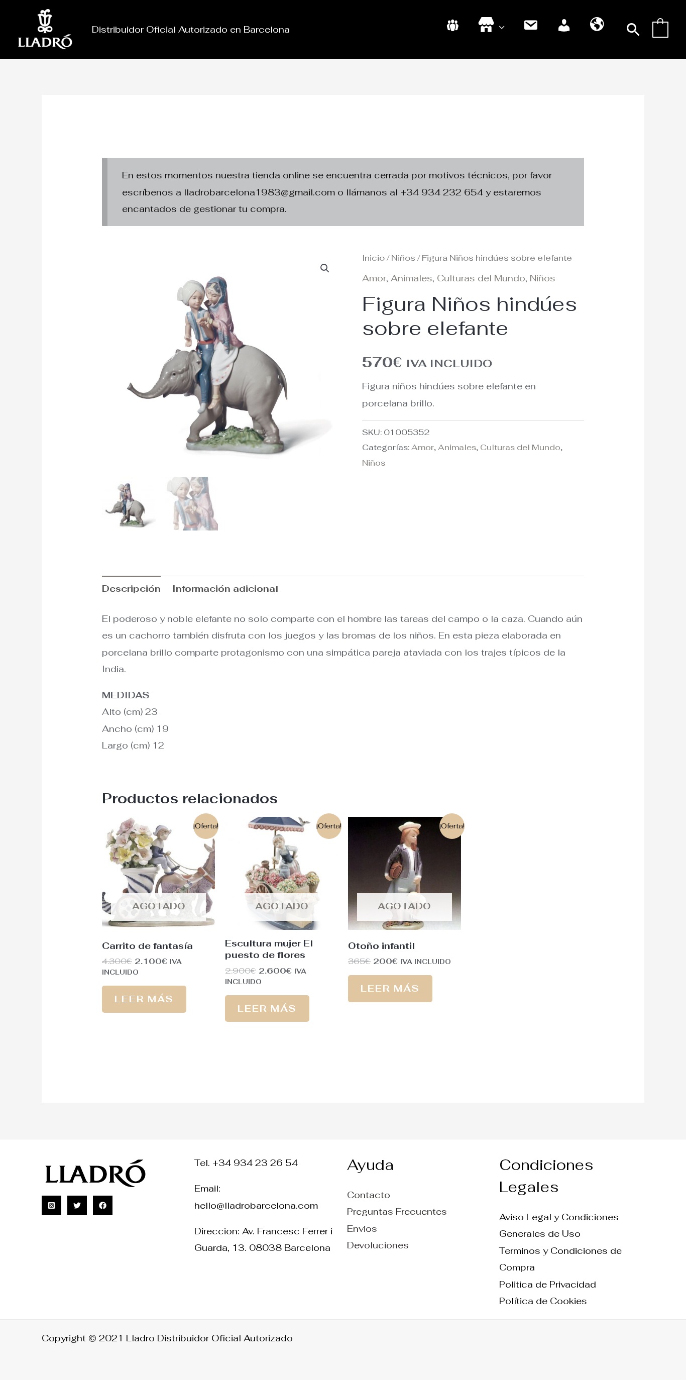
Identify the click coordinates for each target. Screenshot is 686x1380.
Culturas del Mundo (481, 278)
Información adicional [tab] (225, 588)
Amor (374, 278)
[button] (633, 29)
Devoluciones (378, 1245)
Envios (362, 1228)
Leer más (144, 999)
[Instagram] (51, 1205)
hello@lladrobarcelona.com (256, 1205)
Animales (411, 278)
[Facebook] (102, 1205)
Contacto (368, 1195)
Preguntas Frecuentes (397, 1211)
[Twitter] (77, 1205)
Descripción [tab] (131, 588)
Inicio (373, 257)
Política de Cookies (543, 1301)
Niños (403, 257)
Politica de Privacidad (547, 1284)
